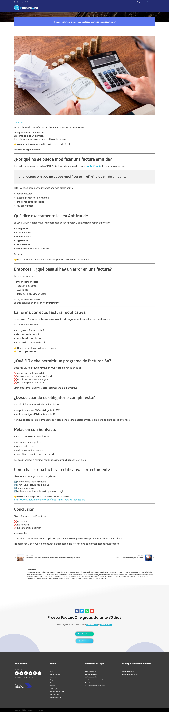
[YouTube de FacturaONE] (25, 2)
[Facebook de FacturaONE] (20, 2)
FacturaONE (19, 123)
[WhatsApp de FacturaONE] (87, 611)
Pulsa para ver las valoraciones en (84, 604)
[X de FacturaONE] (23, 2)
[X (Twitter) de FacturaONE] (82, 611)
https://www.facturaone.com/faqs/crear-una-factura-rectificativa (49, 499)
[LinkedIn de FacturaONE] (28, 2)
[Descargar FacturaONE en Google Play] (15, 2)
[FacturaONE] (26, 7)
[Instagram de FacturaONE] (18, 2)
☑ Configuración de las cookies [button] (95, 685)
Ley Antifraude (93, 166)
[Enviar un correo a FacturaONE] (92, 611)
